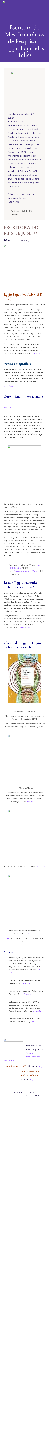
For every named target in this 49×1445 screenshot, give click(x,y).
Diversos (14, 214)
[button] (24, 9)
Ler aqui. (31, 801)
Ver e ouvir (26, 983)
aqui (41, 1066)
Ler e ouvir (40, 866)
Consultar (28, 994)
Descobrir (8, 407)
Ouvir (7, 938)
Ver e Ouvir (9, 386)
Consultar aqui (24, 627)
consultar (36, 353)
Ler (29, 933)
